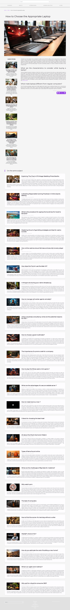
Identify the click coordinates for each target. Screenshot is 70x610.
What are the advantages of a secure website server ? (39, 385)
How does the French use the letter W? (34, 266)
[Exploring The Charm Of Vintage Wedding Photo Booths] (11, 100)
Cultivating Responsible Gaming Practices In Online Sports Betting (40, 194)
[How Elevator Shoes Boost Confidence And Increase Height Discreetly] (11, 135)
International (32, 5)
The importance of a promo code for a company (37, 351)
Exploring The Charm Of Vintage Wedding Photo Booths (11, 106)
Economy (10, 5)
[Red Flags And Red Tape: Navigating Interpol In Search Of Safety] (11, 65)
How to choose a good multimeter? (33, 335)
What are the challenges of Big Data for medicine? (38, 468)
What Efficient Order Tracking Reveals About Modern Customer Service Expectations (11, 88)
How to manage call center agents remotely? (36, 299)
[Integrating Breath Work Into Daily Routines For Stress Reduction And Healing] (11, 117)
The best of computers (28, 501)
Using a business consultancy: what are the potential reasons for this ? (41, 317)
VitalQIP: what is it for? (28, 534)
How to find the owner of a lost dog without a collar (38, 517)
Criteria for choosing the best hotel (32, 418)
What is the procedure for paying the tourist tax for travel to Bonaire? (41, 212)
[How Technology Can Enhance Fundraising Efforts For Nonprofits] (11, 153)
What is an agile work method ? (32, 567)
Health (20, 5)
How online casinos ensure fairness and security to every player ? (42, 249)
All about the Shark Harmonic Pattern (34, 435)
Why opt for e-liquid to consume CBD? (34, 583)
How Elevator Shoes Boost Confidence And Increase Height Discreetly (11, 141)
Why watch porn (27, 484)
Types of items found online (30, 451)
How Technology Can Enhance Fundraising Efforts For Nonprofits (11, 158)
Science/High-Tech (47, 5)
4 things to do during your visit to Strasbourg (36, 283)
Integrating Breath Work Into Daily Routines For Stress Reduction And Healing (11, 123)
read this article (25, 80)
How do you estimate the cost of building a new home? (39, 550)
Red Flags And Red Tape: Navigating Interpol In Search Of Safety (11, 71)
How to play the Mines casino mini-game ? (35, 369)
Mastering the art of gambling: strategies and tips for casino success (41, 230)
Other (60, 5)
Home (5, 10)
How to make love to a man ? (31, 402)
